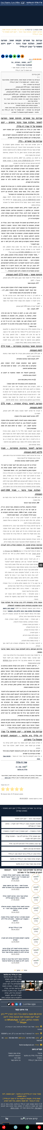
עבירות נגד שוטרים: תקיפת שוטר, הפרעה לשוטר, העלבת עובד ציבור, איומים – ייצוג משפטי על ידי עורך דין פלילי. (20, 81)
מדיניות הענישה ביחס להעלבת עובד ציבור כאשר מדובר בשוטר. (21, 107)
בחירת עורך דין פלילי (35, 1060)
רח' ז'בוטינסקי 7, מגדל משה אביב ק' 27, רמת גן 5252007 (17, 1033)
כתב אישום (7, 777)
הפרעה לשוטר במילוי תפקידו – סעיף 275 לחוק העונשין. (22, 92)
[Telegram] (18, 56)
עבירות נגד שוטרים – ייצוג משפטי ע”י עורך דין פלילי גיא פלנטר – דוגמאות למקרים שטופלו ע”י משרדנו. (20, 111)
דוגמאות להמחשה (14, 1056)
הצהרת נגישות (15, 1108)
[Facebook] (3, 56)
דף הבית (29, 30)
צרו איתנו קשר (15, 1060)
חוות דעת (17, 1058)
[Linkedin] (10, 56)
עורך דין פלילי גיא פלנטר (12, 975)
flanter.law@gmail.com (26, 1045)
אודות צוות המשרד (14, 1053)
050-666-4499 (13, 1038)
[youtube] (12, 1004)
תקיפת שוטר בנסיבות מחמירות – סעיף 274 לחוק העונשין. (22, 89)
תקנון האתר (38, 1108)
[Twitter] (6, 56)
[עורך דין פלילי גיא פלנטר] (21, 2)
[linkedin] (16, 1004)
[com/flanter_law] (9, 1004)
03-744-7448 (30, 1038)
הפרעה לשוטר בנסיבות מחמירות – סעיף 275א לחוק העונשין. (21, 94)
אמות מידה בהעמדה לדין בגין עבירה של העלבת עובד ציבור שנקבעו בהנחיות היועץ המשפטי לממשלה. (21, 104)
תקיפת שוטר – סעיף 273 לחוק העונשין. (27, 87)
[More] (22, 56)
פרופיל (40, 1053)
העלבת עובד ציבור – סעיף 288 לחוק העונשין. (25, 96)
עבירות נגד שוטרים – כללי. (31, 84)
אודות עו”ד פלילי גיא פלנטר (33, 1056)
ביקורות (39, 1058)
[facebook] (20, 1004)
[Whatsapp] (14, 56)
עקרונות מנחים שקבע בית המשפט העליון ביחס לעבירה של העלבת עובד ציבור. (21, 100)
